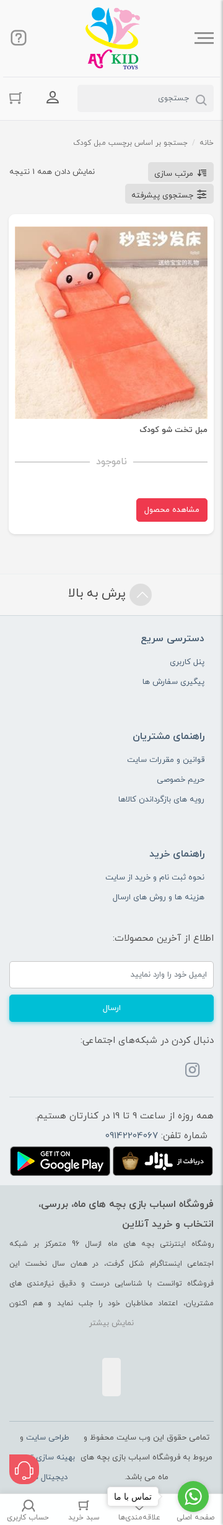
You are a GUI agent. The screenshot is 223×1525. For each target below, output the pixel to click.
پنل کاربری (187, 662)
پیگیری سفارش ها (173, 682)
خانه (206, 143)
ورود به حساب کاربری (52, 97)
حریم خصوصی (180, 779)
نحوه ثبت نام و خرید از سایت (154, 877)
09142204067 (131, 1136)
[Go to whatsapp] (193, 1496)
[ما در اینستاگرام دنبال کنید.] (192, 1072)
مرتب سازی (173, 173)
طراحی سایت (47, 1437)
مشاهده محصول (171, 510)
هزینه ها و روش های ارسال (158, 897)
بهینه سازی (55, 1457)
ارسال (112, 1008)
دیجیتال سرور (45, 1477)
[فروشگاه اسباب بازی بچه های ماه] (112, 38)
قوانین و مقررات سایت (165, 760)
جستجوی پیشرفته (162, 195)
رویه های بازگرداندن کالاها (161, 799)
